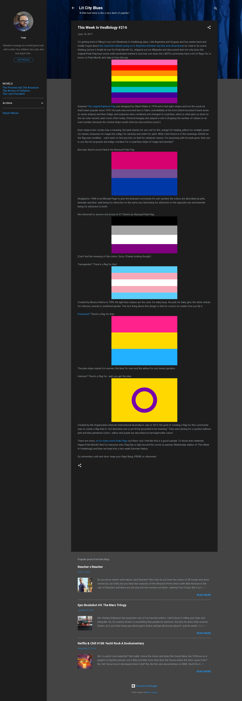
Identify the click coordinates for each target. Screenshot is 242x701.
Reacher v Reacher (90, 567)
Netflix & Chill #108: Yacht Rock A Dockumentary (111, 643)
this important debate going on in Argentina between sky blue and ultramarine (141, 45)
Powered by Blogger (146, 685)
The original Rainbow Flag (101, 106)
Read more (204, 594)
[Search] (216, 9)
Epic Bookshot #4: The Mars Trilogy (102, 605)
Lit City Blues (91, 8)
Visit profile (23, 60)
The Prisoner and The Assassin (21, 87)
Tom (23, 37)
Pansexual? (84, 314)
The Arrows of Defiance (16, 90)
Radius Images (151, 692)
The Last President (14, 93)
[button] (209, 28)
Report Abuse (10, 113)
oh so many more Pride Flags (111, 440)
